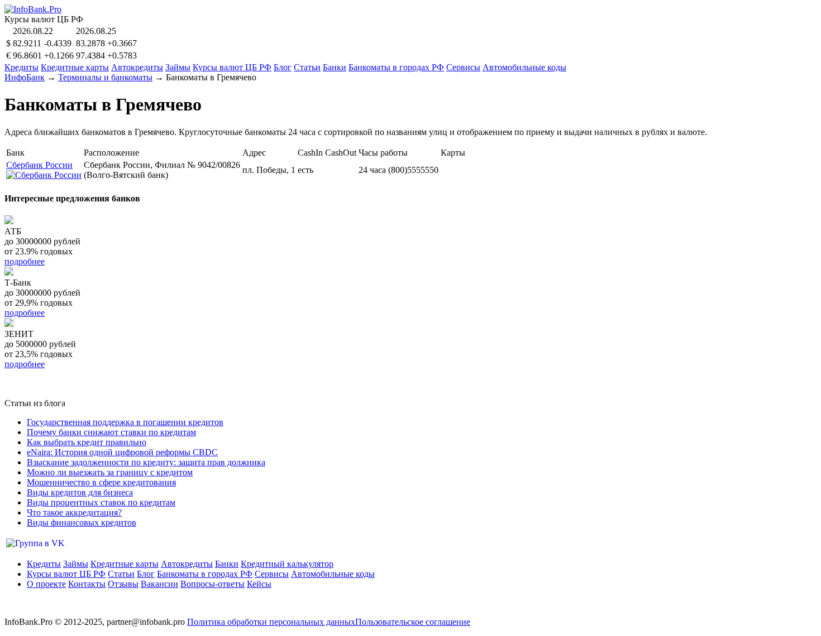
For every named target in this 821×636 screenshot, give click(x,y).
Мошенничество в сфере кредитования (101, 482)
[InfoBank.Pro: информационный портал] (32, 9)
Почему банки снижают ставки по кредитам (111, 432)
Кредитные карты (75, 67)
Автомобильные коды (524, 67)
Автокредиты (137, 67)
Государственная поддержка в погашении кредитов (125, 422)
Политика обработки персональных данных (271, 622)
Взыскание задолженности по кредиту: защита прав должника (146, 462)
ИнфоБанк (24, 77)
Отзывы (123, 584)
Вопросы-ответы (212, 584)
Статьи (307, 67)
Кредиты (21, 67)
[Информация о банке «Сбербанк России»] (44, 175)
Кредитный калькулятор (287, 563)
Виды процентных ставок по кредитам (101, 502)
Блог (283, 67)
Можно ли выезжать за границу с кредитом (110, 472)
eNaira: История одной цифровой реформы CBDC (122, 452)
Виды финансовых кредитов (81, 522)
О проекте (46, 584)
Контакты (87, 584)
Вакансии (159, 584)
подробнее (24, 261)
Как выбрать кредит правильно (86, 442)
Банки (334, 67)
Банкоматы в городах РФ (396, 67)
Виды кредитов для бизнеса (80, 492)
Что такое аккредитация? (74, 512)
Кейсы (259, 584)
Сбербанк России (39, 165)
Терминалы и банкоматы (105, 77)
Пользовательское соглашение (412, 622)
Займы (177, 67)
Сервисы (463, 67)
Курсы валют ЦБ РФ (232, 67)
